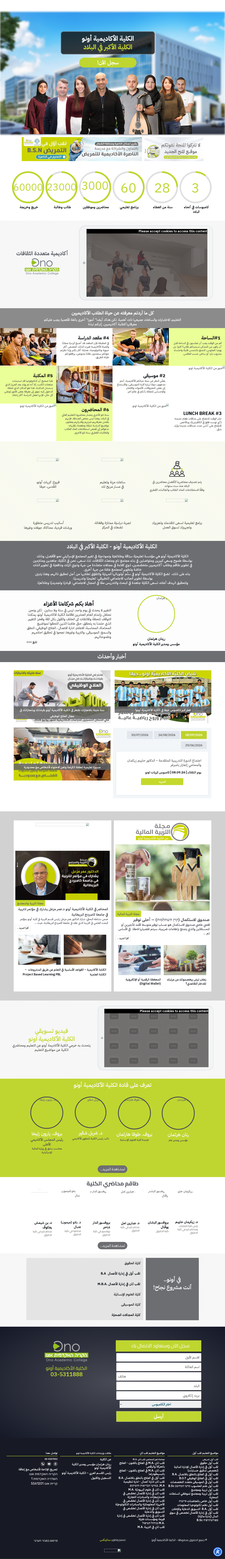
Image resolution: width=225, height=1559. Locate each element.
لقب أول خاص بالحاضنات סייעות (198, 1501)
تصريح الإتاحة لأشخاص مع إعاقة (37, 1469)
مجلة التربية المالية (128, 914)
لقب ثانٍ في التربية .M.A (151, 1527)
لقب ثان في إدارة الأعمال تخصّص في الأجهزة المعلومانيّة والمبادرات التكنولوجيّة (140, 1502)
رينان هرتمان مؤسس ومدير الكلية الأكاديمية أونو (91, 1466)
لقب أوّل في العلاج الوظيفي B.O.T (198, 1478)
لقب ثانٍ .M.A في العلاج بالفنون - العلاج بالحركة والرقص (142, 1465)
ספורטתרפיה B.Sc (207, 1520)
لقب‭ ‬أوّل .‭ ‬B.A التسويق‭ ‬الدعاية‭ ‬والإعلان (195, 1509)
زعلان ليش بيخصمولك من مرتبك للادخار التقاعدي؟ (186, 981)
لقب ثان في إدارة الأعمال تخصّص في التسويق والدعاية (144, 1510)
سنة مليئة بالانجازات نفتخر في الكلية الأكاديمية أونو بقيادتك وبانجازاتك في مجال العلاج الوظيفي (62, 696)
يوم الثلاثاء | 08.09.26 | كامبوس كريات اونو (173, 772)
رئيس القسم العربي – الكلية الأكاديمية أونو (86, 1473)
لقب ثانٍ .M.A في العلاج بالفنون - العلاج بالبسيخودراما (142, 1472)
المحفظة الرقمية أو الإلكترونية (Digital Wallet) (143, 981)
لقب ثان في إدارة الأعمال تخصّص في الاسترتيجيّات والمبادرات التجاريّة (144, 1495)
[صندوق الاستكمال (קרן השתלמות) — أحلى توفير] (162, 877)
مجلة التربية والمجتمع (30, 903)
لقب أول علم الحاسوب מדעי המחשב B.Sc (193, 1486)
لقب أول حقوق (209, 1463)
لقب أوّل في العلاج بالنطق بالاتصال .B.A (195, 1474)
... (36, 923)
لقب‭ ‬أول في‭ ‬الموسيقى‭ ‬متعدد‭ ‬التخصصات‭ (194, 1482)
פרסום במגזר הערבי (46, 1540)
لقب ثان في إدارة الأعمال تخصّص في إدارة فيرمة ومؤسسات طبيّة (141, 1517)
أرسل (159, 1416)
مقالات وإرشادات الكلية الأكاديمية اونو (93, 1453)
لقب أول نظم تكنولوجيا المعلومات (197, 1505)
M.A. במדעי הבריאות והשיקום (147, 1485)
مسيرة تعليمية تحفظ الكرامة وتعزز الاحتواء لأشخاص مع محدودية (62, 753)
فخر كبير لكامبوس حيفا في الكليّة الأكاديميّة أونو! (163, 696)
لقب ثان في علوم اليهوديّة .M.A (146, 1489)
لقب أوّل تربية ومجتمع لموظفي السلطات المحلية (193, 1495)
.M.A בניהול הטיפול (153, 1523)
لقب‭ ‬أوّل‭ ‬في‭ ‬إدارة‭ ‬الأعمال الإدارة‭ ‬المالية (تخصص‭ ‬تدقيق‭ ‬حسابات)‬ (196, 1469)
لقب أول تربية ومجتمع (204, 1490)
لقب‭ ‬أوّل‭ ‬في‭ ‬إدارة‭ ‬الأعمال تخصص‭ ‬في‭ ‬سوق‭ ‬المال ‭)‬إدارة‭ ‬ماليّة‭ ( (193, 1514)
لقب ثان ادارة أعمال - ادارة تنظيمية (144, 1481)
